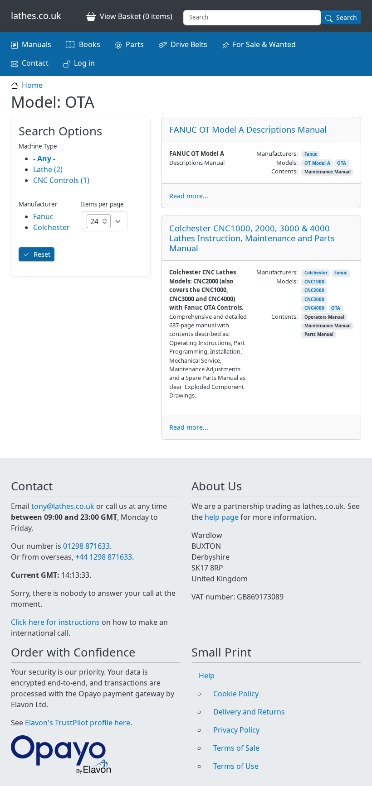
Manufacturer (38, 204)
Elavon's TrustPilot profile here (77, 723)
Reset (42, 254)
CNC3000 (314, 299)
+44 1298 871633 (103, 557)
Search (346, 17)
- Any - (44, 158)
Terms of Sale (236, 748)
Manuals (36, 44)
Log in (84, 63)
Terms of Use (236, 766)
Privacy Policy (236, 730)
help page (222, 517)
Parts (135, 44)
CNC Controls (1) (61, 180)
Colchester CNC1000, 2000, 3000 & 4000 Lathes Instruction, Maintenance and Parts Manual (252, 238)
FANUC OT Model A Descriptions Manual (248, 129)
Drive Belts (189, 44)
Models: (287, 162)
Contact (35, 63)
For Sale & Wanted (264, 44)
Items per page (102, 204)
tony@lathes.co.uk (62, 506)
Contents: (284, 171)
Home (32, 85)
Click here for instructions (55, 622)
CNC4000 (314, 308)
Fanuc (310, 154)
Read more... (188, 196)
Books (89, 44)
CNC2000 (314, 290)
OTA (341, 163)
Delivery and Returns (249, 712)
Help (207, 676)
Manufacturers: (277, 153)
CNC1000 (314, 282)
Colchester (316, 273)
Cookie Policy (236, 694)
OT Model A (317, 163)
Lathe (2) (48, 169)
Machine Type (38, 146)
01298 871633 (86, 546)
